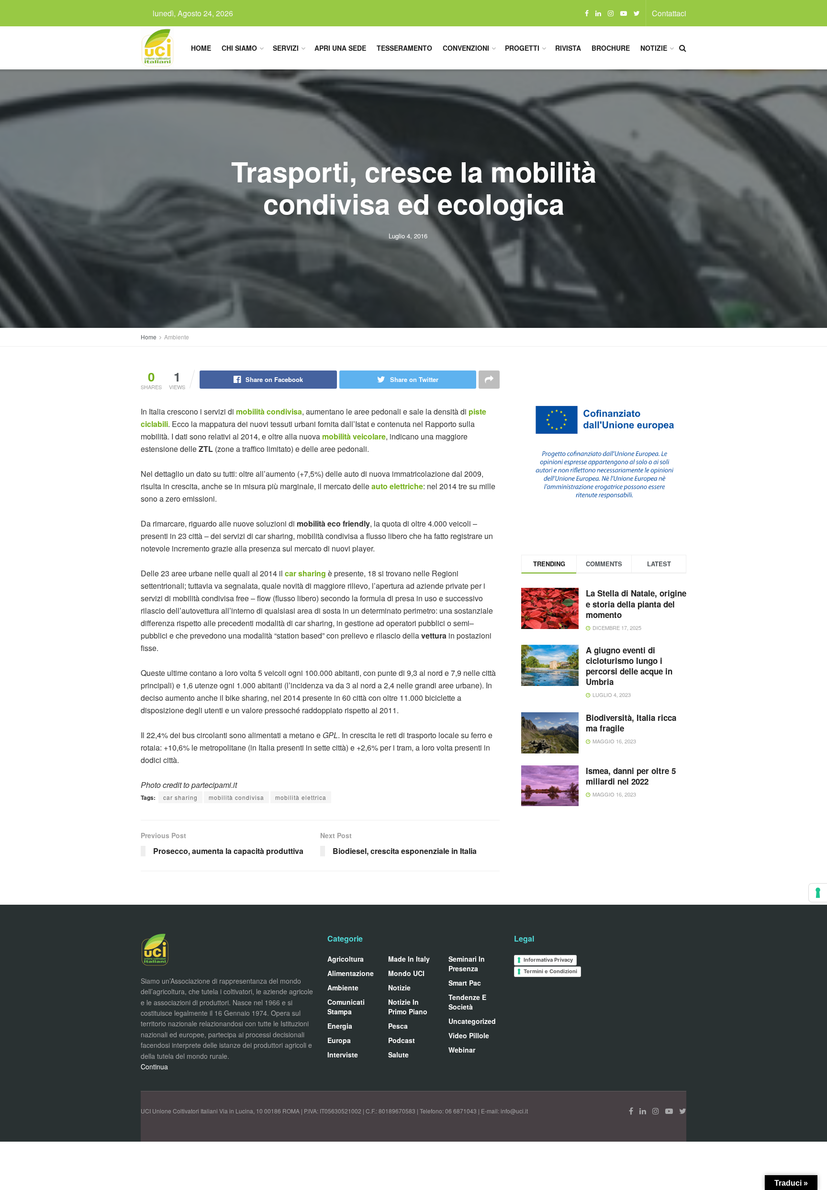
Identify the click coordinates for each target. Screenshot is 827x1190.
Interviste (342, 1054)
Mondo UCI (406, 973)
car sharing (305, 573)
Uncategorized (472, 1021)
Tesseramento (404, 48)
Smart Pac (464, 983)
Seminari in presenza (466, 963)
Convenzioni (466, 48)
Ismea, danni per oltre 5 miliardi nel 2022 (631, 776)
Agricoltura (345, 959)
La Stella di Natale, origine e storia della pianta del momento (636, 603)
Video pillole (468, 1035)
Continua (154, 1066)
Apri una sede (340, 48)
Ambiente (176, 337)
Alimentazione (350, 973)
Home (201, 48)
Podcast (401, 1040)
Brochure (611, 48)
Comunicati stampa (346, 1006)
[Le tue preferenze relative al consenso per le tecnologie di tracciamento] (818, 893)
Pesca (398, 1026)
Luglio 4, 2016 (408, 235)
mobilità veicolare (354, 436)
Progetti (522, 48)
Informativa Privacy (548, 959)
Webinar (461, 1050)
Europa (339, 1040)
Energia (339, 1026)
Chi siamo (239, 48)
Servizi (286, 48)
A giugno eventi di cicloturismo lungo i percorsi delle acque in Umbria (629, 665)
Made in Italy (409, 959)
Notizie (653, 48)
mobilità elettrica (300, 797)
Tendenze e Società (467, 1001)
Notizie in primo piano (407, 1006)
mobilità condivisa (268, 411)
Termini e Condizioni (550, 971)
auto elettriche (396, 486)
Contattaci (669, 13)
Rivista (568, 48)
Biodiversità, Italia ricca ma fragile (631, 723)
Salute (398, 1054)
